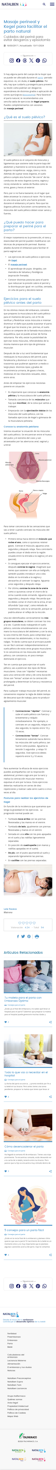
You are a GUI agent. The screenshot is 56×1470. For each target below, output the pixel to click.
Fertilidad (11, 1334)
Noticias (11, 1371)
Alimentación (13, 1364)
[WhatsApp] (44, 60)
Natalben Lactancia (17, 1389)
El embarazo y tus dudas (19, 1367)
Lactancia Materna (16, 1361)
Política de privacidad (18, 1410)
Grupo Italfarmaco (16, 1396)
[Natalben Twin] (18, 1459)
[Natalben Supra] (38, 1450)
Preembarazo (14, 1337)
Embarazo (12, 1340)
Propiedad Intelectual (17, 1406)
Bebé (9, 1347)
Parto (10, 1344)
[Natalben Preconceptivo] (18, 1450)
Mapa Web (12, 1416)
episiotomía (29, 94)
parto (40, 77)
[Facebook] (18, 60)
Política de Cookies (16, 1413)
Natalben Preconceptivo (19, 1378)
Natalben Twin (14, 1385)
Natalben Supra (15, 1382)
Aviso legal (12, 1403)
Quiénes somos (14, 1400)
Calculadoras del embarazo (15, 1356)
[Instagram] (12, 60)
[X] (31, 60)
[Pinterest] (38, 60)
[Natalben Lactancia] (38, 1459)
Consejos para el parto (16, 1005)
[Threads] (25, 60)
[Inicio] (14, 4)
